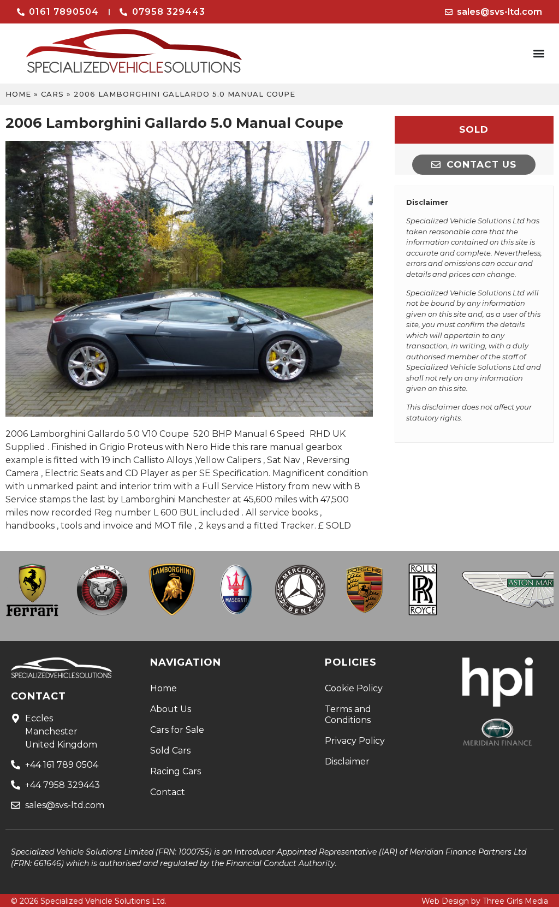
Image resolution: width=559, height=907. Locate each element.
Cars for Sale (177, 730)
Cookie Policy (354, 688)
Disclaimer (347, 761)
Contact (167, 792)
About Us (170, 709)
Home (18, 94)
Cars (52, 94)
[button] (539, 54)
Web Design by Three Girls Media (484, 901)
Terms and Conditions (348, 714)
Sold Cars (170, 750)
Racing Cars (175, 771)
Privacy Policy (355, 741)
